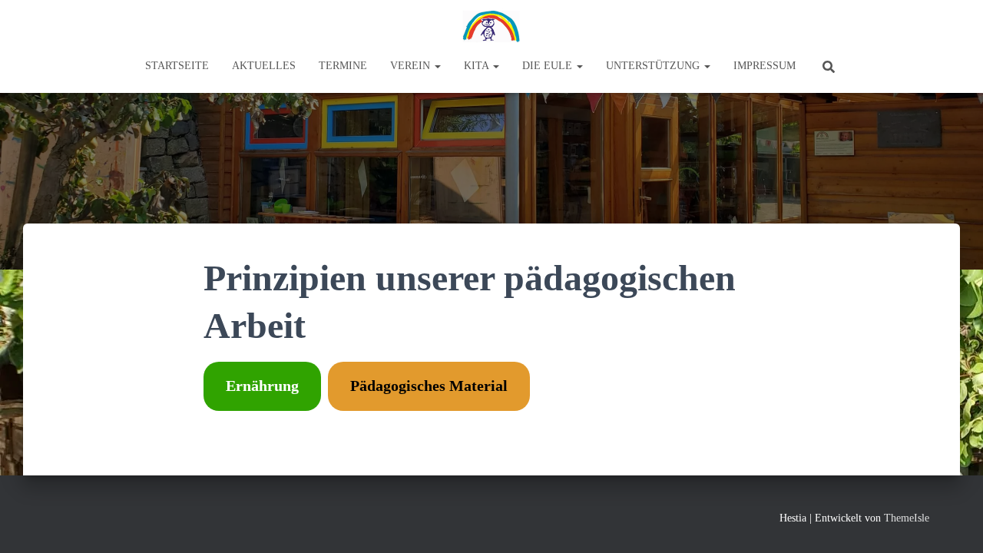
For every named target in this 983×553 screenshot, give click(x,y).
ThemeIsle (906, 518)
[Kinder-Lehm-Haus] (491, 27)
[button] (437, 65)
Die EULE (548, 65)
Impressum (764, 65)
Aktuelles (264, 65)
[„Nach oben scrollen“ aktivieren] (952, 522)
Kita (478, 65)
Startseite (177, 65)
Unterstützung (654, 65)
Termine (343, 65)
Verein (411, 65)
